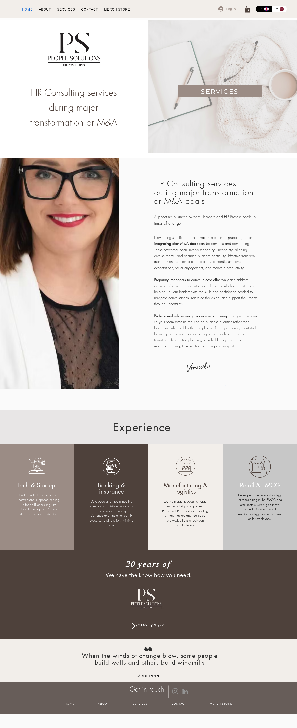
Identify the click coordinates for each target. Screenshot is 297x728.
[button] (248, 9)
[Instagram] (175, 691)
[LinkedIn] (185, 691)
